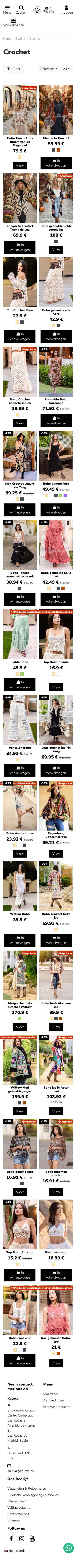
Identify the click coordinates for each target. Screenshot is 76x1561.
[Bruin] (60, 1018)
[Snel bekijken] (69, 100)
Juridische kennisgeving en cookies (33, 1495)
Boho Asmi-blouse (20, 833)
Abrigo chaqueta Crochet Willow (20, 1005)
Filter (16, 69)
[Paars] (65, 495)
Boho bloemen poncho (56, 1173)
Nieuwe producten (56, 1407)
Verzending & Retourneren (26, 1488)
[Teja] (58, 150)
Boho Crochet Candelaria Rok (20, 401)
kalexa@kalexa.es (20, 1471)
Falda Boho (20, 662)
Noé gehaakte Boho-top (56, 1340)
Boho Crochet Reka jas (56, 916)
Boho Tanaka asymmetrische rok (20, 574)
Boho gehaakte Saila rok (56, 574)
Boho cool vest (20, 1338)
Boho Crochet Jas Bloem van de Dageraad (20, 141)
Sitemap (13, 1520)
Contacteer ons (18, 1514)
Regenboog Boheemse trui (56, 835)
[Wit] (22, 415)
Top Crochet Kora (20, 310)
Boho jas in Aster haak (56, 1089)
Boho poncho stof (20, 1172)
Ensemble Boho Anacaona (56, 401)
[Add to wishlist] (69, 92)
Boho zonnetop (56, 1252)
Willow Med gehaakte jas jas (19, 1089)
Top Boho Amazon (19, 1252)
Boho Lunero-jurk (56, 484)
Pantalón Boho (20, 748)
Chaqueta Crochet (56, 138)
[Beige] (19, 157)
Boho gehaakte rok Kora (56, 312)
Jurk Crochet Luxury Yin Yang (20, 485)
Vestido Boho (20, 914)
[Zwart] (53, 150)
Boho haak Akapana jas (56, 1005)
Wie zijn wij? (16, 1501)
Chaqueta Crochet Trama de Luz (20, 228)
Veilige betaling (18, 1507)
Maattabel (50, 1394)
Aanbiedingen (53, 1400)
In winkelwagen (56, 163)
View (20, 165)
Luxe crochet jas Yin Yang (56, 749)
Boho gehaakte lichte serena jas (56, 228)
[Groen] (60, 495)
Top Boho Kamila (56, 662)
